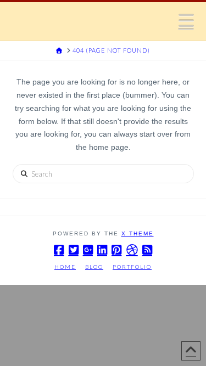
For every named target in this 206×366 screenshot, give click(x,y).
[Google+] (88, 250)
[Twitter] (74, 250)
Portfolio (132, 266)
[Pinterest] (116, 250)
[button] (186, 20)
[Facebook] (59, 250)
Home (65, 266)
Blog (94, 266)
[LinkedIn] (102, 250)
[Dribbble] (132, 250)
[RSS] (147, 250)
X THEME (137, 233)
